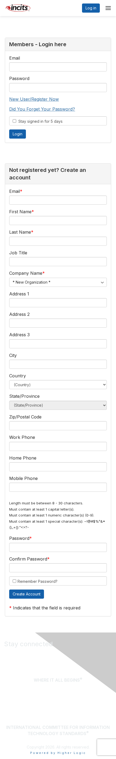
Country (17, 375)
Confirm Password (28, 559)
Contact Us (99, 713)
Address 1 (19, 294)
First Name (20, 211)
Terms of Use (96, 706)
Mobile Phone (23, 478)
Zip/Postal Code (25, 417)
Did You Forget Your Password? (42, 109)
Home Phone (22, 458)
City (13, 355)
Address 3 (19, 334)
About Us (101, 699)
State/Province (24, 396)
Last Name (20, 232)
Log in (91, 8)
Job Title (18, 252)
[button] (26, 594)
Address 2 (19, 314)
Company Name (25, 273)
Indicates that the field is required (46, 607)
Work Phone (22, 437)
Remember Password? (37, 581)
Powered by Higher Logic (58, 753)
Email (14, 58)
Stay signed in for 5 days (39, 121)
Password (19, 78)
